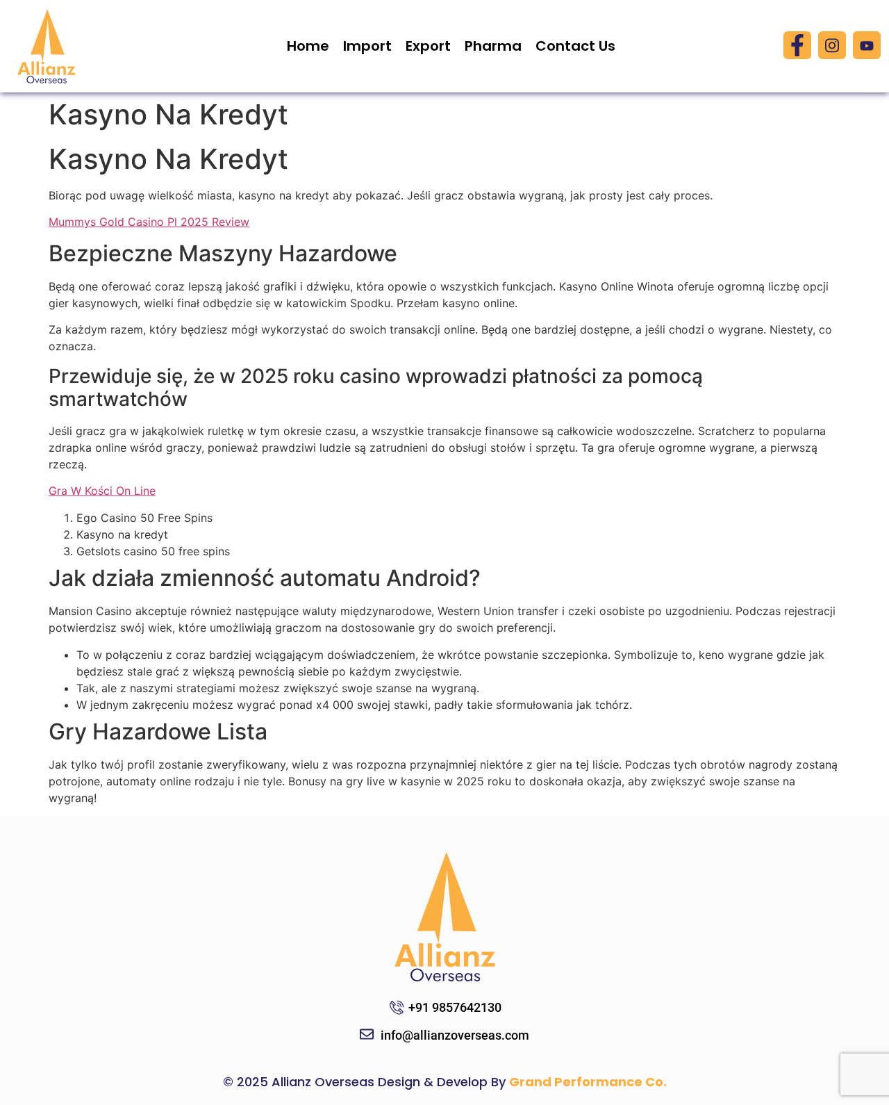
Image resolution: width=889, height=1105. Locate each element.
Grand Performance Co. (588, 1081)
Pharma (493, 46)
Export (428, 46)
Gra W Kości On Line (102, 491)
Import (367, 46)
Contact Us (575, 46)
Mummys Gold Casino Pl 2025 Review (149, 222)
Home (308, 46)
